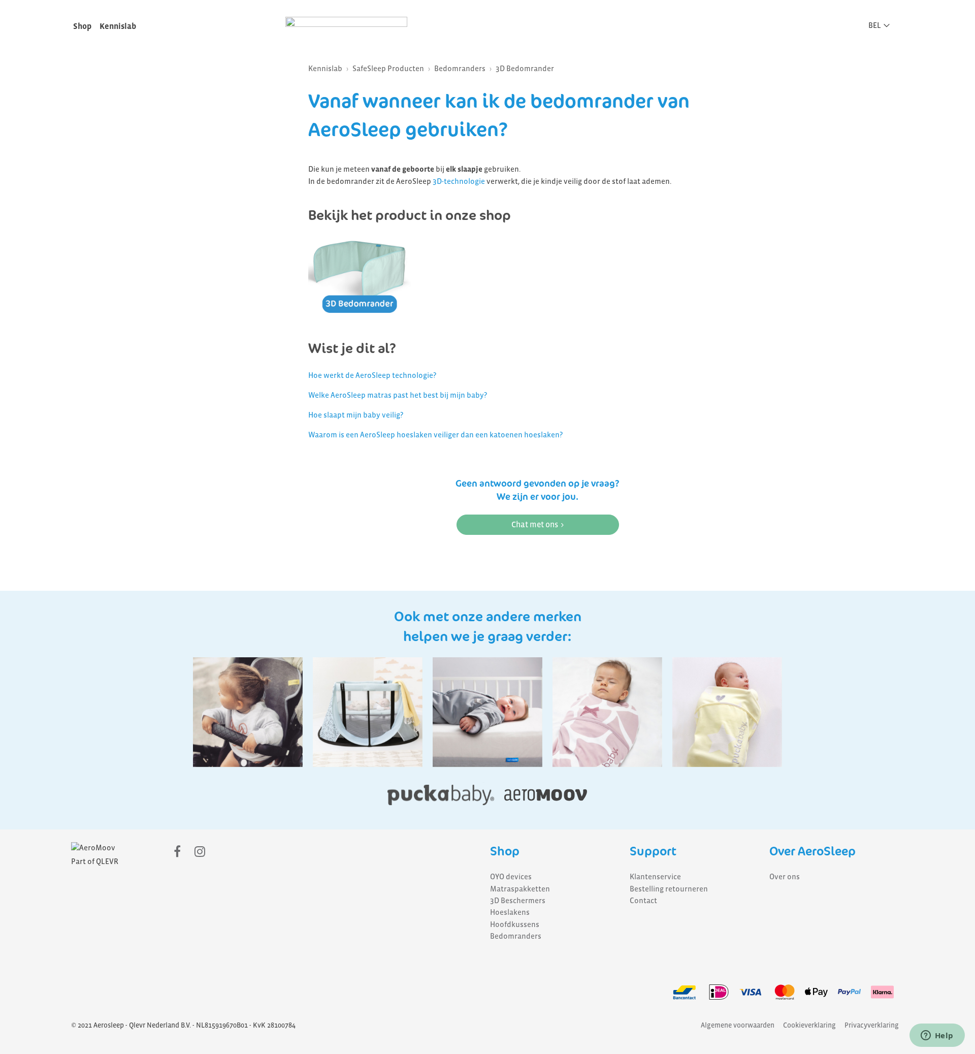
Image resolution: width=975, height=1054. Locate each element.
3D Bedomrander (525, 69)
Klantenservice (655, 877)
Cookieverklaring (809, 1025)
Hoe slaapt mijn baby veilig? (355, 415)
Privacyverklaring (871, 1025)
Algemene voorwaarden (737, 1025)
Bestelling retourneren (669, 889)
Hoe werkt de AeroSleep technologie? (372, 375)
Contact (643, 901)
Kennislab (118, 26)
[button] (882, 25)
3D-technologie (459, 181)
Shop (82, 26)
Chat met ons (534, 524)
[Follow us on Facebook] (177, 852)
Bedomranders (459, 69)
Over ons (784, 877)
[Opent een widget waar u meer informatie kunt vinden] (937, 1036)
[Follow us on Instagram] (199, 852)
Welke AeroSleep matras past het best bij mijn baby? (397, 395)
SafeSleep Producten (388, 69)
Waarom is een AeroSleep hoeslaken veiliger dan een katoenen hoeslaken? (435, 435)
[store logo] (346, 24)
